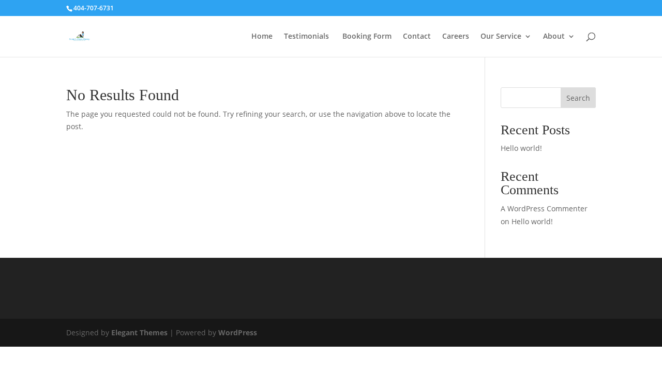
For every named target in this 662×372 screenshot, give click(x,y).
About (554, 37)
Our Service (500, 37)
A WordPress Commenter (544, 208)
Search (578, 98)
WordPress (237, 332)
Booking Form (366, 37)
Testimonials (306, 37)
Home (262, 37)
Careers (455, 37)
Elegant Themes (139, 332)
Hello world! (521, 148)
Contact (417, 37)
